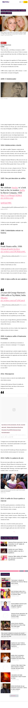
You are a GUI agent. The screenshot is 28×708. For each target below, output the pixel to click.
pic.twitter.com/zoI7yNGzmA (13, 300)
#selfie (22, 190)
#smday (15, 187)
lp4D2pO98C (6, 203)
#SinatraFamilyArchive (10, 249)
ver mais (13, 695)
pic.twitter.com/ (7, 198)
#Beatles (4, 298)
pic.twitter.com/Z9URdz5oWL (13, 251)
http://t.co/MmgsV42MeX (11, 195)
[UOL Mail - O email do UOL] (20, 2)
